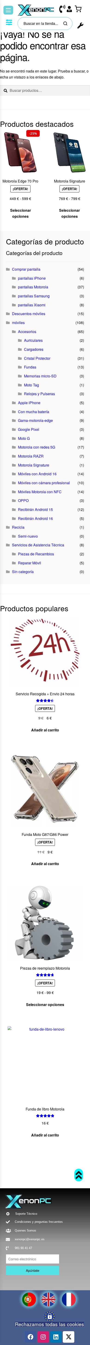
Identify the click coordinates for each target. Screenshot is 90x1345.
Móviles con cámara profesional (44, 482)
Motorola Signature (33, 465)
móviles (18, 322)
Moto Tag (31, 385)
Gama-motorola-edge (35, 420)
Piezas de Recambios (36, 554)
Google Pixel (28, 429)
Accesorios (27, 331)
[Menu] (8, 10)
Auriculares (33, 340)
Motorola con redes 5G (36, 447)
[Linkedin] (56, 1337)
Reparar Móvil (29, 562)
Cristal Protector (37, 358)
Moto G (24, 438)
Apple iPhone (29, 402)
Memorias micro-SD (40, 376)
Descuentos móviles (28, 313)
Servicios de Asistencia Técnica (38, 545)
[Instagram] (43, 1337)
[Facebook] (30, 1337)
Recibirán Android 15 (35, 509)
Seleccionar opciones (20, 213)
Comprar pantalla (26, 269)
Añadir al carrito (45, 730)
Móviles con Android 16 (37, 473)
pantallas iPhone (32, 278)
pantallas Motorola (33, 287)
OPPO (23, 500)
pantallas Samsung (34, 296)
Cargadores (33, 349)
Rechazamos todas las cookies (49, 1324)
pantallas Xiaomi (31, 304)
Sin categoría (23, 571)
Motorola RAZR (31, 456)
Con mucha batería (33, 411)
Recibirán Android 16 (35, 518)
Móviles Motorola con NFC (40, 491)
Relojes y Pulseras (39, 393)
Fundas (30, 367)
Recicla (18, 527)
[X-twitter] (68, 1337)
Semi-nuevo (28, 536)
